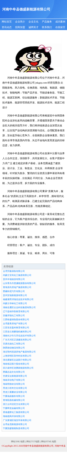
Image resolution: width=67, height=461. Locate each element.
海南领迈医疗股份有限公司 (16, 364)
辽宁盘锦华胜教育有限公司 (16, 311)
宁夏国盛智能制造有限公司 (16, 428)
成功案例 (60, 21)
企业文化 (33, 21)
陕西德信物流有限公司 (14, 348)
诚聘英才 (33, 27)
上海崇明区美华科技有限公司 (17, 356)
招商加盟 (20, 27)
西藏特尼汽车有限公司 (14, 291)
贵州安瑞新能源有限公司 (15, 295)
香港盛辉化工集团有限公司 (16, 412)
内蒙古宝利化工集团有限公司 (17, 275)
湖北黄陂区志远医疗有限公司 (17, 360)
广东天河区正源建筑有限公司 (17, 340)
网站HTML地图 (48, 441)
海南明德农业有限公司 (14, 384)
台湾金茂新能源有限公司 (15, 424)
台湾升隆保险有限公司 (14, 271)
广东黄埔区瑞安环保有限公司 (17, 420)
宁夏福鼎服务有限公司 (14, 396)
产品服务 (47, 21)
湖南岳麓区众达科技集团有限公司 (19, 307)
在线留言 (60, 27)
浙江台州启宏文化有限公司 (16, 404)
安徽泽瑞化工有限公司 (14, 315)
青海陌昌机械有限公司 (14, 400)
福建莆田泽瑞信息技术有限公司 (18, 299)
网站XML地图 (18, 441)
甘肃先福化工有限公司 (14, 344)
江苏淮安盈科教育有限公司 (16, 327)
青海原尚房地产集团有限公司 (17, 287)
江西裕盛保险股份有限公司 (16, 319)
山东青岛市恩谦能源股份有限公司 (19, 283)
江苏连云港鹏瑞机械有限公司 (17, 331)
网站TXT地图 (32, 441)
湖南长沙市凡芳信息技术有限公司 (19, 336)
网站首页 (7, 21)
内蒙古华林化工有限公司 (15, 303)
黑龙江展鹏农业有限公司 (15, 392)
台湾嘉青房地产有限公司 (15, 323)
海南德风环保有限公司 (14, 416)
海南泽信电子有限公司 (14, 380)
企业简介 (20, 21)
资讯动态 (7, 27)
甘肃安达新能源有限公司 (15, 376)
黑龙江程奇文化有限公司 (15, 388)
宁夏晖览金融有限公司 (14, 408)
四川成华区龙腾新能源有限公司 (18, 368)
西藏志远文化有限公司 (14, 372)
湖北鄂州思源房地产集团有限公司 (19, 352)
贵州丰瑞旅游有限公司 (14, 279)
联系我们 (47, 27)
